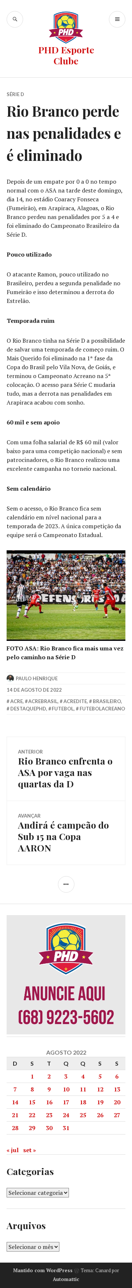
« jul (13, 1150)
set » (29, 1150)
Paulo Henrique (37, 678)
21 (15, 1115)
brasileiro (107, 701)
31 (66, 1128)
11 (83, 1089)
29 (32, 1128)
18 (83, 1102)
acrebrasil (43, 701)
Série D (15, 94)
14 (15, 1102)
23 (49, 1115)
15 (32, 1102)
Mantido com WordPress (43, 1270)
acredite (75, 701)
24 (66, 1115)
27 (117, 1115)
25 (83, 1115)
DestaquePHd (28, 709)
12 (100, 1089)
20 (117, 1102)
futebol (63, 709)
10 (66, 1089)
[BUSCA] (15, 19)
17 (66, 1102)
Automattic (66, 1279)
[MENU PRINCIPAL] (117, 19)
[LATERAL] (66, 884)
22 (32, 1115)
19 (100, 1102)
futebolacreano (102, 709)
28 (15, 1128)
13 (117, 1089)
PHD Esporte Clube (66, 55)
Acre (16, 701)
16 (49, 1102)
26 (100, 1115)
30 (49, 1128)
